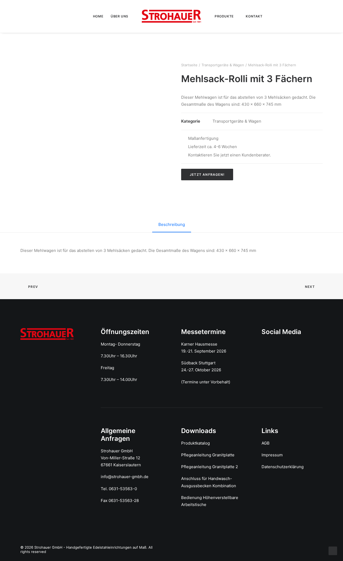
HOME (98, 16)
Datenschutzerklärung (283, 466)
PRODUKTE (224, 16)
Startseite (189, 65)
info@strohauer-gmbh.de (124, 476)
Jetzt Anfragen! (207, 175)
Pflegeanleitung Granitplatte (207, 454)
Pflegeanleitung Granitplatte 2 (209, 466)
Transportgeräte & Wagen (223, 65)
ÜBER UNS (119, 16)
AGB (266, 443)
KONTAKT (254, 16)
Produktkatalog (195, 443)
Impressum (272, 454)
